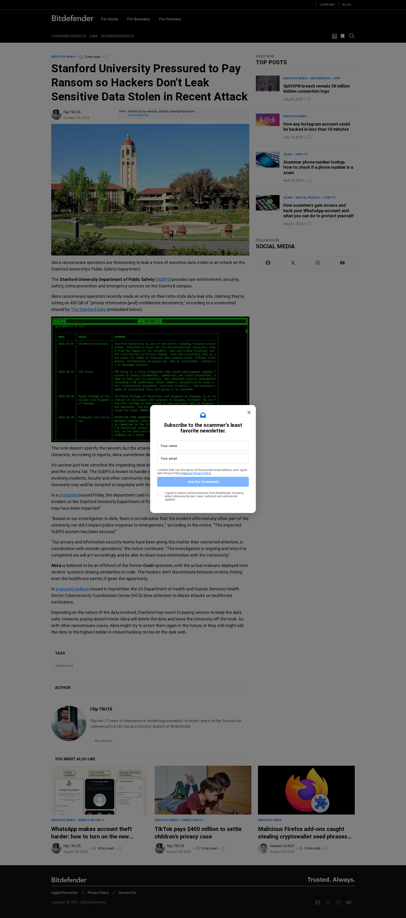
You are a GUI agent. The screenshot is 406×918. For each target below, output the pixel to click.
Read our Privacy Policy (196, 473)
